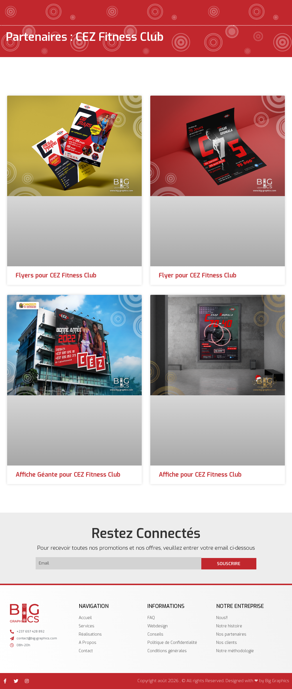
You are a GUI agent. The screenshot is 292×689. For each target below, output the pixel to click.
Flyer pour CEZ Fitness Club (197, 275)
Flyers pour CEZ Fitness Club (56, 275)
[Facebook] (5, 681)
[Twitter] (16, 681)
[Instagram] (27, 681)
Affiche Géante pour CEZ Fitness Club (68, 475)
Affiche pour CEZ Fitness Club (200, 475)
